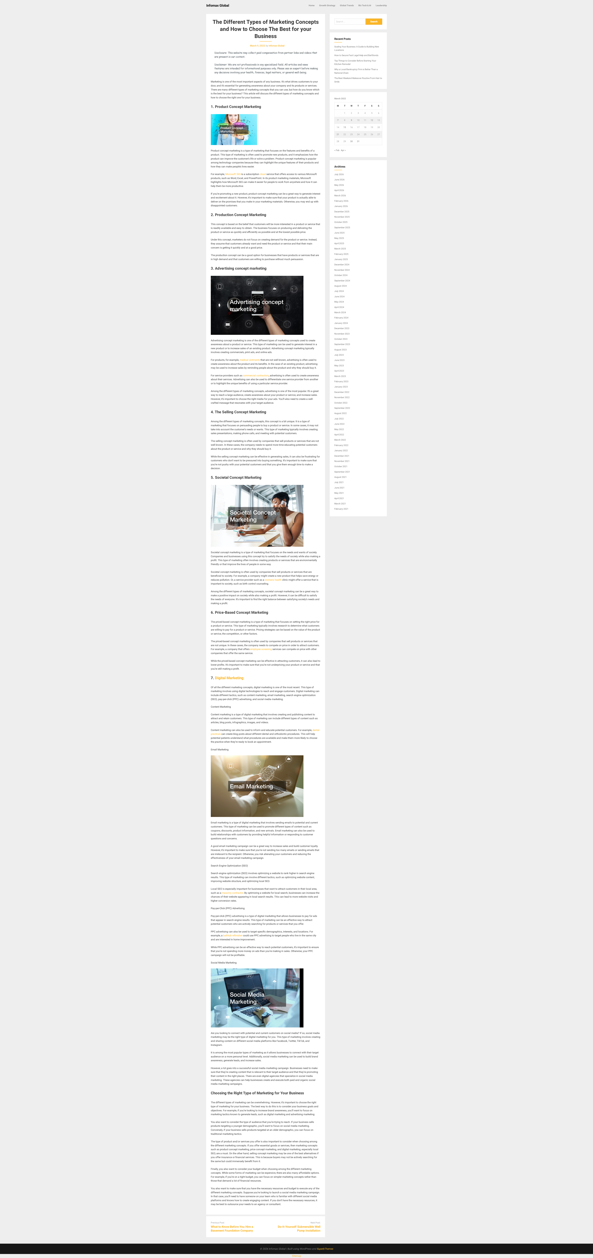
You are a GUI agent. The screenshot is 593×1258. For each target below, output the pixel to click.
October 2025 (340, 222)
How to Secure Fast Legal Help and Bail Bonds (356, 55)
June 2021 (339, 487)
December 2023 (341, 328)
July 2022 (339, 418)
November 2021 (342, 461)
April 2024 (339, 307)
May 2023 (339, 365)
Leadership (381, 5)
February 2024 (341, 317)
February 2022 (341, 445)
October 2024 (340, 275)
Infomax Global (217, 5)
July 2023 (339, 355)
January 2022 (341, 450)
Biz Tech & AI (364, 5)
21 (338, 134)
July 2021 (339, 482)
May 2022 (339, 429)
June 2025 (339, 232)
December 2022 (341, 392)
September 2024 (342, 280)
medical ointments (250, 359)
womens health (273, 579)
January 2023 (341, 386)
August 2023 (340, 349)
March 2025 (340, 248)
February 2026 (341, 201)
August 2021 (340, 477)
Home (312, 5)
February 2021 (341, 509)
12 (372, 120)
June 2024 (339, 296)
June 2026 (339, 179)
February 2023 (341, 381)
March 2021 (340, 503)
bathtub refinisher (232, 935)
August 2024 (340, 286)
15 (344, 127)
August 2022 (340, 413)
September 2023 (342, 344)
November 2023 (342, 333)
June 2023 (339, 360)
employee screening (261, 649)
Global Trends (347, 5)
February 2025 (341, 254)
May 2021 (339, 493)
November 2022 (342, 397)
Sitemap (296, 1255)
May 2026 (339, 185)
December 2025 (341, 211)
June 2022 (339, 424)
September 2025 (342, 227)
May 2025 (339, 238)
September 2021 (342, 472)
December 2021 (341, 456)
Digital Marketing (229, 678)
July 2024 (339, 291)
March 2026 (340, 195)
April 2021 (339, 498)
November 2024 (342, 270)
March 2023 (340, 376)
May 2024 (339, 302)
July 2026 (339, 174)
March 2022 (340, 440)
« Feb (336, 150)
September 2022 (342, 408)
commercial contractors (256, 375)
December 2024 (341, 264)
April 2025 (339, 243)
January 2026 (341, 206)
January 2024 (341, 323)
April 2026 (339, 190)
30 (351, 141)
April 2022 (339, 434)
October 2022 (340, 403)
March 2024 (340, 312)
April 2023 (339, 371)
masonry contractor (232, 892)
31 (358, 141)
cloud (263, 174)
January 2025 (341, 259)
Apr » (343, 150)
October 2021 (340, 466)
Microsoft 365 (233, 174)
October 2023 (340, 339)
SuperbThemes (325, 1248)
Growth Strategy (327, 5)
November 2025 (342, 217)
